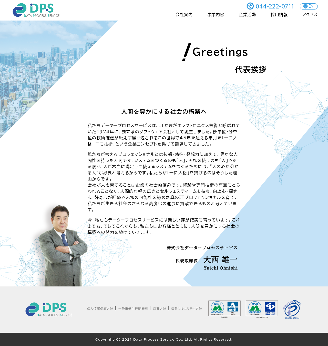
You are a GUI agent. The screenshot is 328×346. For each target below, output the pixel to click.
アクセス (310, 15)
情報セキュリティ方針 (186, 308)
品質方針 (159, 308)
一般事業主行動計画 (133, 308)
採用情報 (279, 15)
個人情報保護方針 (100, 308)
